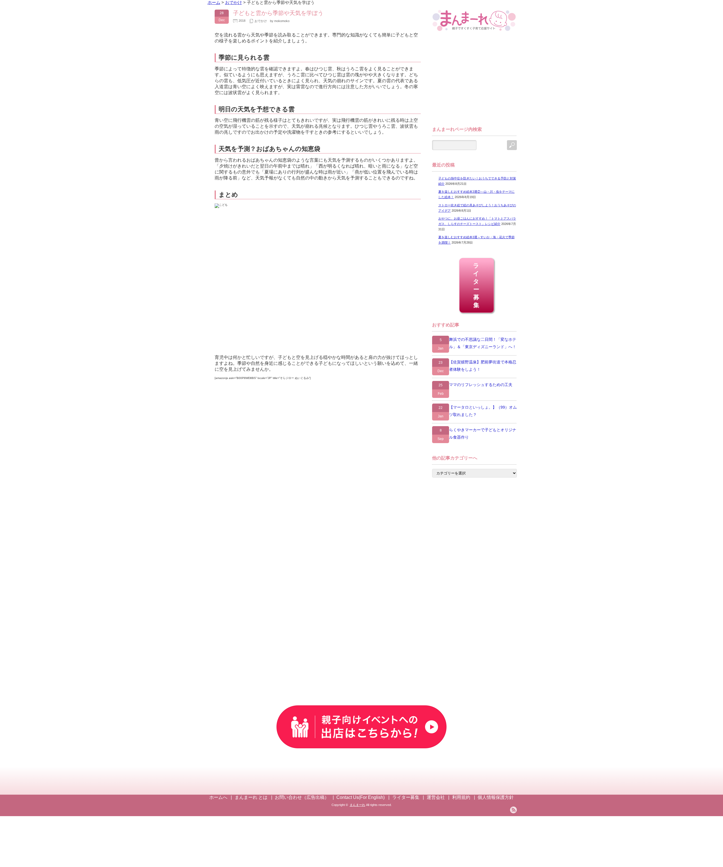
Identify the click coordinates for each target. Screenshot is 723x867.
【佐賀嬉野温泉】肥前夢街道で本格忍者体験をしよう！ (482, 366)
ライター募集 (476, 285)
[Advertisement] (474, 81)
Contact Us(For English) (360, 797)
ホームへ (218, 797)
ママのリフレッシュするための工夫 (480, 384)
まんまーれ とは (251, 797)
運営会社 (436, 797)
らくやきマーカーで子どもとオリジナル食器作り (482, 433)
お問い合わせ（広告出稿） (302, 797)
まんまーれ (357, 805)
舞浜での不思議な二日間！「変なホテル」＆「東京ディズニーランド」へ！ (482, 343)
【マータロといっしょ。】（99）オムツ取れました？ (483, 411)
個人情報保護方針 (496, 797)
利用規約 (461, 797)
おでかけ (260, 21)
